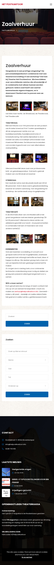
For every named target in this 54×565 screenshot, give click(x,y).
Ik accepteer (27, 557)
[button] (27, 360)
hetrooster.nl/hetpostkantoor (14, 534)
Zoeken (27, 324)
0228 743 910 (10, 449)
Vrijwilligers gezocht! (21, 490)
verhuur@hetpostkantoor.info (26, 291)
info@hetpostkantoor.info (15, 444)
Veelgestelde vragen (21, 469)
